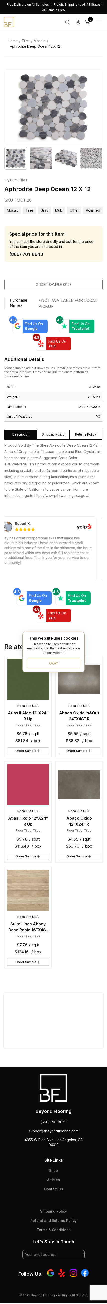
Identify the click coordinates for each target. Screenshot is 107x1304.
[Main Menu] (99, 22)
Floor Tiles (23, 725)
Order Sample (25, 751)
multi (59, 210)
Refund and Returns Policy (53, 1220)
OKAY (53, 663)
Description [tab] (20, 434)
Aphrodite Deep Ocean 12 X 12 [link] (35, 46)
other (74, 210)
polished (93, 210)
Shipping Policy (53, 1211)
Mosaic (39, 41)
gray (44, 210)
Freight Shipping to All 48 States (77, 4)
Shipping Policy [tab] (53, 434)
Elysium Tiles (15, 180)
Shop (53, 1170)
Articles (53, 1180)
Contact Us (53, 1189)
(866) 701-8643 (53, 1122)
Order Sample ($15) (53, 284)
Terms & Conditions (54, 1230)
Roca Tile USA (28, 706)
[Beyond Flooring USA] (9, 21)
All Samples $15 (53, 10)
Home (13, 41)
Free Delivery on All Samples (28, 4)
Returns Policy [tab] (85, 434)
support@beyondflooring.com (53, 1131)
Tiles (26, 41)
